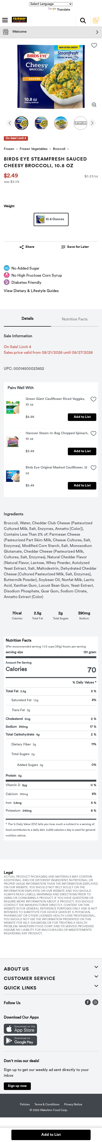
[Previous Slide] (10, 123)
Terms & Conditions (46, 1104)
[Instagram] (95, 1004)
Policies (25, 1104)
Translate (63, 10)
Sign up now (17, 1086)
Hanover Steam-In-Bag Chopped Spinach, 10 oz (57, 436)
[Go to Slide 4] (80, 123)
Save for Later (78, 247)
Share (29, 247)
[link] (75, 247)
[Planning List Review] (95, 22)
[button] (82, 20)
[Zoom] (94, 104)
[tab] (27, 320)
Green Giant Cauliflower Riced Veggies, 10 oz (56, 402)
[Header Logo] (18, 20)
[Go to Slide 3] (60, 123)
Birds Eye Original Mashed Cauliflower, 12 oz (57, 470)
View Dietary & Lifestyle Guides (31, 291)
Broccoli (59, 149)
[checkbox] (94, 45)
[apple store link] (20, 1033)
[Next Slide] (92, 123)
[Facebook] (88, 1004)
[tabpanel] (51, 583)
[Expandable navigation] (5, 20)
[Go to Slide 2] (41, 123)
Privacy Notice (73, 1104)
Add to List (82, 417)
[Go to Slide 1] (21, 123)
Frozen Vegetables (33, 149)
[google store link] (20, 1044)
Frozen (9, 149)
